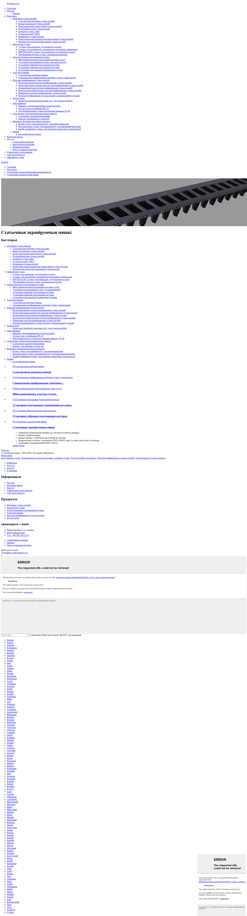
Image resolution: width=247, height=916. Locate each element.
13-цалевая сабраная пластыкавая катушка (39, 65)
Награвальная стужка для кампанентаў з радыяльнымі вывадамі (49, 126)
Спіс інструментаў (16, 155)
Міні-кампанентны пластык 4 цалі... (35, 394)
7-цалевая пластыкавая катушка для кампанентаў (42, 62)
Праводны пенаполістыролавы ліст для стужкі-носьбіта (45, 101)
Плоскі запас (19, 98)
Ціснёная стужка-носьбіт (25, 18)
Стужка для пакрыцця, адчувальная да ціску (39, 47)
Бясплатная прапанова (23, 144)
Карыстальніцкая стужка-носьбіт (34, 24)
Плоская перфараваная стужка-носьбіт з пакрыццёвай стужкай (49, 95)
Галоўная (11, 8)
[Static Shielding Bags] (30, 421)
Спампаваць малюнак (23, 142)
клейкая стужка (62, 458)
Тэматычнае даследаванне (19, 152)
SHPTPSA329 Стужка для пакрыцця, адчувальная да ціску (46, 52)
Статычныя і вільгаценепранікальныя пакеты (35, 113)
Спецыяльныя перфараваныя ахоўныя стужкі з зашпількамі (47, 77)
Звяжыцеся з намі (15, 157)
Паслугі (10, 488)
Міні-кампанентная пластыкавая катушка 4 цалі (41, 59)
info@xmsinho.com (16, 532)
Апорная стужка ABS (28, 31)
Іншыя (16, 131)
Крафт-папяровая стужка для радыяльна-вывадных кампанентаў (49, 129)
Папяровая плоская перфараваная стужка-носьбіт (42, 93)
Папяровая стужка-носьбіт (31, 36)
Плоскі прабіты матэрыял (83, 458)
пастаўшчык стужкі (10, 458)
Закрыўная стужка (21, 44)
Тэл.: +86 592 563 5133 (18, 535)
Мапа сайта (6, 455)
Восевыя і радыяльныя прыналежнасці (31, 121)
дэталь (21, 445)
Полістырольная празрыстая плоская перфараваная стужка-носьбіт (50, 85)
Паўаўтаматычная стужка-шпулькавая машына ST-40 (44, 111)
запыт (15, 445)
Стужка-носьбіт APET (29, 34)
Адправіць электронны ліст (14, 552)
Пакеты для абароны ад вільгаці (33, 119)
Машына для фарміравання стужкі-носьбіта (39, 106)
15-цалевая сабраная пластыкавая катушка (39, 67)
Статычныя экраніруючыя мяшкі (34, 116)
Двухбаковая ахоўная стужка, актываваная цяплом (42, 54)
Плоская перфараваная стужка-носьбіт (31, 80)
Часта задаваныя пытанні (25, 149)
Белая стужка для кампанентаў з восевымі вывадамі (43, 124)
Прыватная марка (21, 147)
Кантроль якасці (15, 137)
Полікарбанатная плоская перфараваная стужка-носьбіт (45, 88)
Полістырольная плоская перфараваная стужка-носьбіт (45, 83)
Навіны (16, 13)
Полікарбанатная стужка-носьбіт (34, 29)
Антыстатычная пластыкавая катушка (31, 57)
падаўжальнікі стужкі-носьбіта (150, 458)
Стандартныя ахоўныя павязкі (33, 75)
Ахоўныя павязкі (21, 72)
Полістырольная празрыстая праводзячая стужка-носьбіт (45, 39)
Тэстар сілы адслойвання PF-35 (33, 108)
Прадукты (12, 16)
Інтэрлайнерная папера (29, 134)
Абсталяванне (19, 103)
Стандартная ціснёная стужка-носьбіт (36, 21)
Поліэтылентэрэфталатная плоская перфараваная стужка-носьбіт (49, 90)
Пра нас (11, 11)
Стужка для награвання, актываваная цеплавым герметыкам (47, 49)
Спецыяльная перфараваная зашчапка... (38, 383)
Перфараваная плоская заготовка (37, 458)
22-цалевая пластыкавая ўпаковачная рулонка (40, 70)
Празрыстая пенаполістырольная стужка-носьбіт (42, 42)
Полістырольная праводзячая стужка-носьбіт (40, 26)
